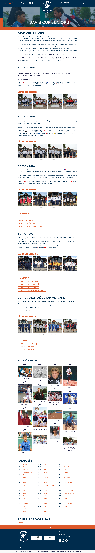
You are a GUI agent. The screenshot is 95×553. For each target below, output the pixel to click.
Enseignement (31, 3)
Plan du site (62, 534)
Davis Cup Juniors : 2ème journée (27, 223)
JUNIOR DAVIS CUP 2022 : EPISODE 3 (27, 350)
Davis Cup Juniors (64, 3)
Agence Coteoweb (23, 547)
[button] (9, 3)
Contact (85, 3)
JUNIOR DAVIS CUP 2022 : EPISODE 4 (27, 353)
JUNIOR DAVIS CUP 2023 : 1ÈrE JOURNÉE (28, 284)
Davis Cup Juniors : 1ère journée (27, 220)
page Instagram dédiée (35, 54)
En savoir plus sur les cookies (75, 551)
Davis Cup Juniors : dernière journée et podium (30, 226)
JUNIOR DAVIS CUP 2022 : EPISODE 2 (27, 347)
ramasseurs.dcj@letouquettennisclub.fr (52, 60)
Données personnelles (64, 536)
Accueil (23, 3)
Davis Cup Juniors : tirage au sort (27, 217)
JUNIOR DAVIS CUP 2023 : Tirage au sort (28, 281)
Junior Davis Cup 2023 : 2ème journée (28, 287)
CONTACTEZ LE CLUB (23, 522)
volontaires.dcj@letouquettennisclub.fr (30, 60)
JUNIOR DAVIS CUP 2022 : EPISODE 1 (27, 344)
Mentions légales (63, 531)
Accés (90, 3)
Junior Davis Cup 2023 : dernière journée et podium (31, 290)
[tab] (39, 159)
